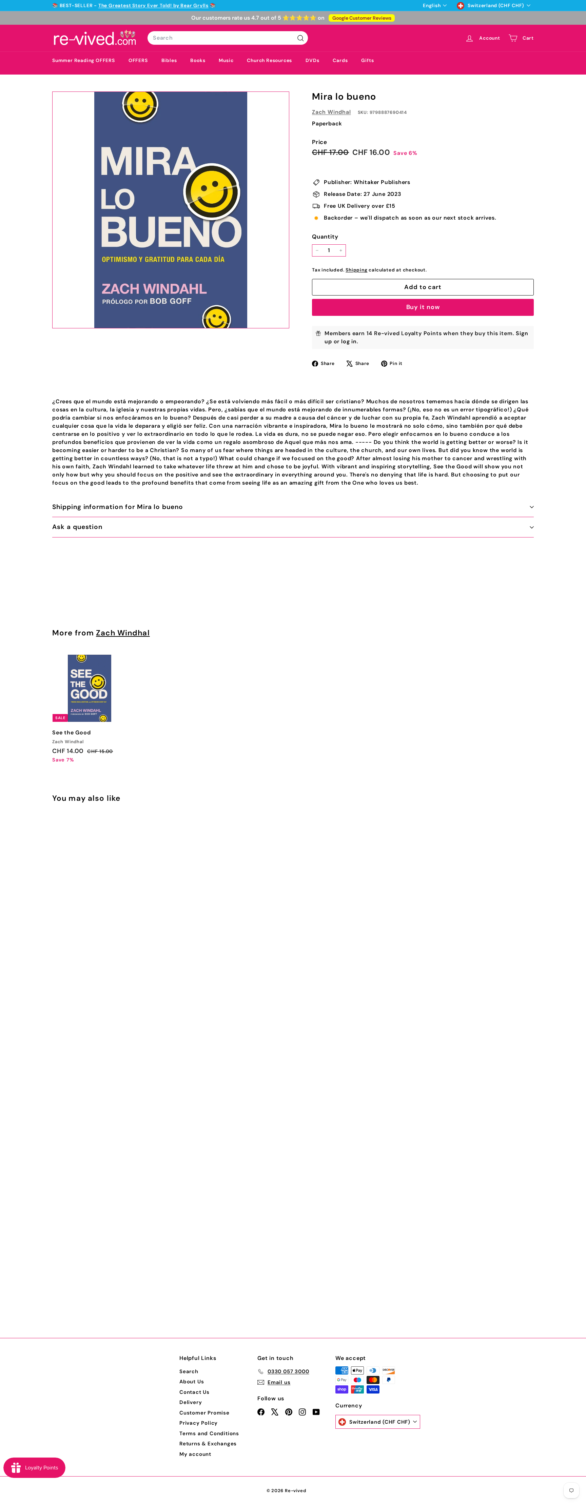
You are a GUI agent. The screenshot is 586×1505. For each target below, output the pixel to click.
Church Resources (269, 60)
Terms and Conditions (209, 1433)
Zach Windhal (331, 112)
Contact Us (194, 1392)
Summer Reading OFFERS (83, 60)
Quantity (325, 236)
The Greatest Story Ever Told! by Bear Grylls (153, 5)
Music (226, 60)
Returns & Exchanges (208, 1443)
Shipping (356, 270)
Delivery (190, 1402)
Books (197, 60)
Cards (340, 60)
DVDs (312, 60)
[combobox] (227, 38)
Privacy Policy (198, 1423)
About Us (191, 1381)
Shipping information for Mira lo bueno (117, 507)
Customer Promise (204, 1412)
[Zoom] (171, 210)
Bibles (169, 60)
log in (349, 341)
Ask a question (77, 527)
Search (188, 1371)
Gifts (367, 60)
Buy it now (423, 307)
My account (195, 1454)
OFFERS (138, 60)
